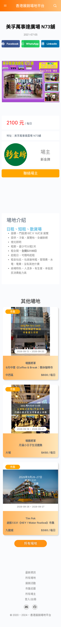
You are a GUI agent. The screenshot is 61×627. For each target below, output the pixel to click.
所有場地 (30, 577)
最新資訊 (30, 572)
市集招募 (30, 588)
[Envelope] (26, 607)
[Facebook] (34, 607)
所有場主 (30, 593)
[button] (11, 43)
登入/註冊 (30, 599)
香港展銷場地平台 (30, 6)
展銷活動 (30, 583)
